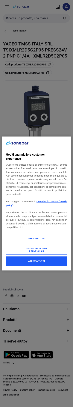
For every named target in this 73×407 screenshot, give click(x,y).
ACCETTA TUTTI (36, 261)
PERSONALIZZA (36, 238)
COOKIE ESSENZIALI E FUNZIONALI (36, 249)
